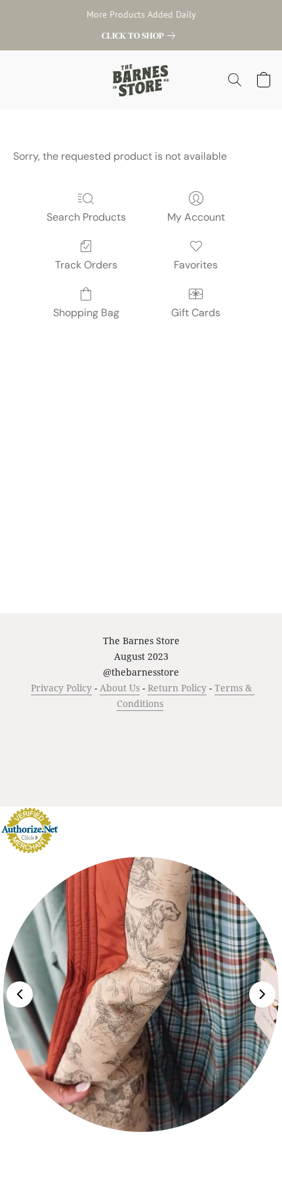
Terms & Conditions (72, 728)
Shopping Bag (86, 312)
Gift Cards (195, 312)
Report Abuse (166, 748)
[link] (141, 35)
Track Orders (86, 265)
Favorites (196, 265)
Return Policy (177, 687)
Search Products (86, 217)
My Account (196, 217)
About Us (120, 687)
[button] (141, 79)
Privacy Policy (61, 687)
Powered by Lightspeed (141, 771)
